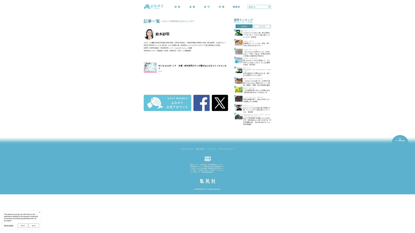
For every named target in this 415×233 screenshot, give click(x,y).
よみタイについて (187, 149)
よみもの (244, 26)
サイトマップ (211, 149)
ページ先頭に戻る (400, 143)
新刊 (206, 7)
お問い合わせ (200, 149)
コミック (262, 26)
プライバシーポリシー (226, 149)
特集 (221, 7)
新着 (177, 7)
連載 (192, 7)
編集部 (236, 7)
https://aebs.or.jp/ (207, 172)
